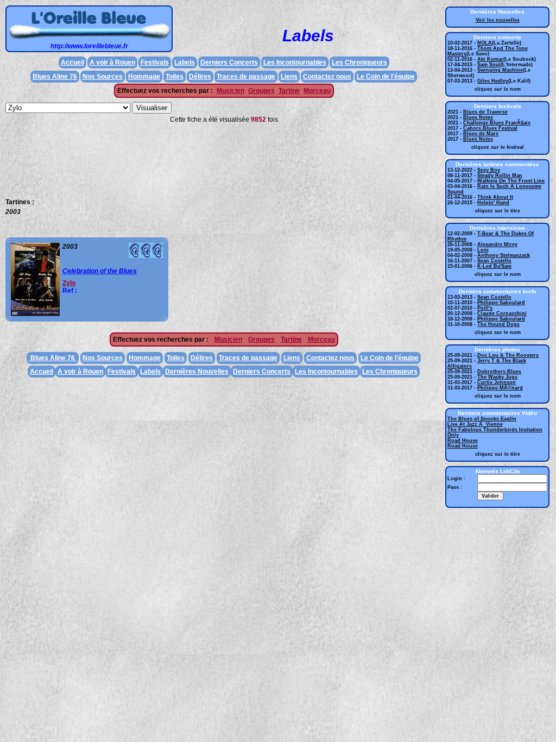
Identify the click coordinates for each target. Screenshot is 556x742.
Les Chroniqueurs (359, 62)
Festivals (155, 62)
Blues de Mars (480, 133)
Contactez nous (327, 76)
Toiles (175, 76)
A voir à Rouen (112, 62)
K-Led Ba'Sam (494, 266)
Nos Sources (103, 76)
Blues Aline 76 (55, 76)
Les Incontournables (294, 62)
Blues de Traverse (485, 112)
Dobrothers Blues (499, 371)
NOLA (484, 43)
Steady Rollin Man (499, 175)
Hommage (144, 76)
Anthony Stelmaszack (503, 255)
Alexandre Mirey (497, 244)
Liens (289, 76)
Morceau (317, 91)
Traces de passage (246, 76)
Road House (462, 440)
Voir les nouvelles (498, 20)
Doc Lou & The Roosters (508, 355)
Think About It (495, 197)
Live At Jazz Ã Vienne (475, 424)
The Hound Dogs (498, 324)
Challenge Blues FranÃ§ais (496, 122)
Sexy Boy (488, 170)
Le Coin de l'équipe (386, 76)
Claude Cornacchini (502, 313)
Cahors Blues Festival (490, 128)
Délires (200, 76)
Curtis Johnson (496, 382)
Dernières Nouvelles (197, 371)
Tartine (289, 91)
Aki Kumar (490, 59)
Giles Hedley (492, 81)
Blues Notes (478, 117)
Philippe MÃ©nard (500, 388)
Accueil (72, 62)
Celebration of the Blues (99, 271)
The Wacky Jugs (497, 377)
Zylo (68, 283)
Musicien (230, 91)
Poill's (484, 308)
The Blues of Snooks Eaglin (481, 419)
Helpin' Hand (493, 202)
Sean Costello (494, 260)
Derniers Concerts (229, 62)
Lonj (483, 250)
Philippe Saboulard (501, 302)
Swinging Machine (500, 70)
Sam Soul (489, 64)
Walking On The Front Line (511, 181)
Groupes (261, 91)
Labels (184, 62)
